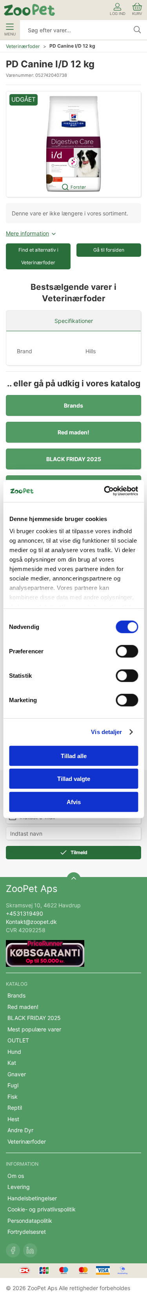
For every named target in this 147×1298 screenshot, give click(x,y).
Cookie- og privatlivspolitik (41, 1209)
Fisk (12, 1096)
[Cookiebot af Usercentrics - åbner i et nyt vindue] (104, 491)
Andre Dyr (20, 1130)
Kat (11, 1062)
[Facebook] (13, 1250)
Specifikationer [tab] (73, 320)
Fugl (12, 1085)
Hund (14, 1051)
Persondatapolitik (29, 1220)
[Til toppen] (74, 879)
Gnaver (16, 1074)
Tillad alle (74, 755)
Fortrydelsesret (26, 1231)
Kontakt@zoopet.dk (31, 921)
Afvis (74, 801)
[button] (73, 144)
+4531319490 (24, 913)
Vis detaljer (106, 732)
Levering (18, 1186)
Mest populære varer (34, 1029)
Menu (10, 34)
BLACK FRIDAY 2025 (73, 459)
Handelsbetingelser (32, 1198)
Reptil (14, 1107)
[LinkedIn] (30, 1250)
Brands (73, 405)
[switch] (127, 651)
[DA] (29, 10)
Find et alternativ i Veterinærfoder (38, 256)
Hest (13, 1119)
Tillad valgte (73, 778)
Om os (15, 1175)
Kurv (137, 13)
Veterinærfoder (23, 46)
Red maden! (73, 432)
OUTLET (18, 1040)
